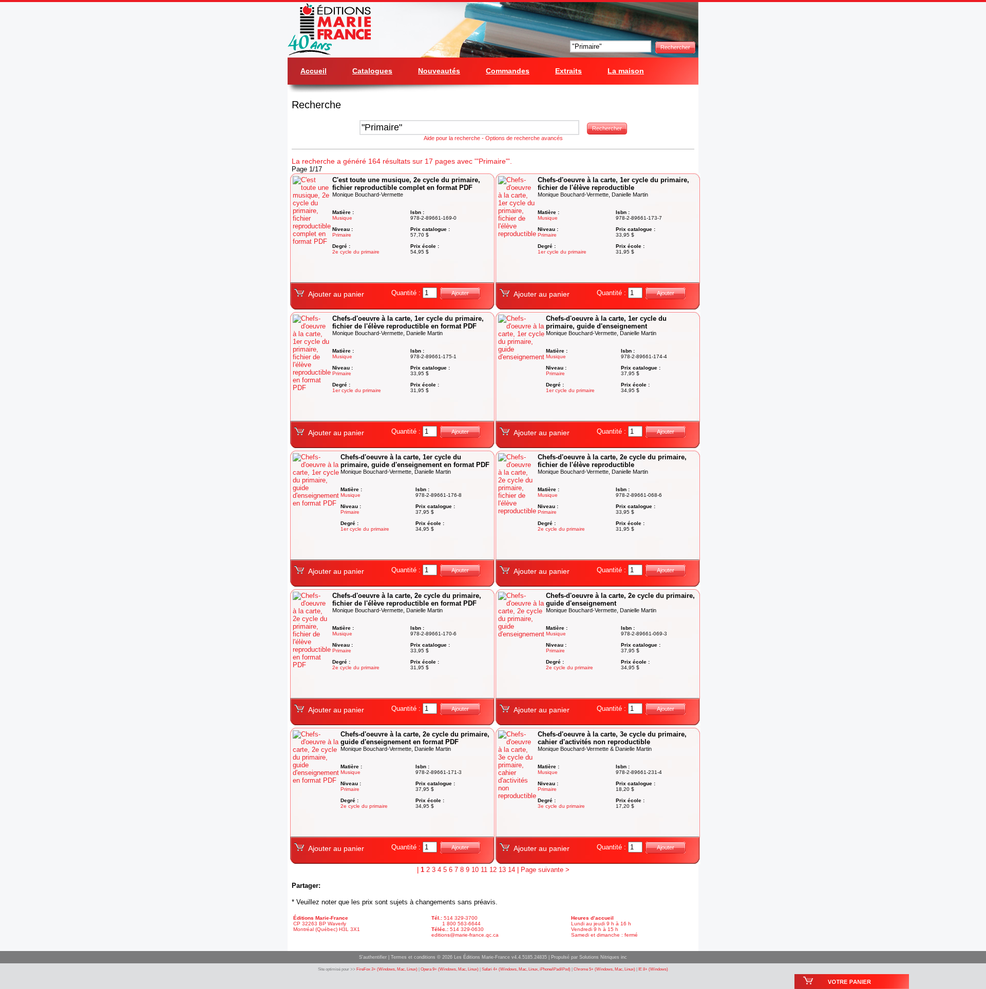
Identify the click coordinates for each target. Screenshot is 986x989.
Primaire (341, 235)
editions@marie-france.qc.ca (465, 935)
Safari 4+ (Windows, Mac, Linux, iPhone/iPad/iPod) (526, 969)
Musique (342, 218)
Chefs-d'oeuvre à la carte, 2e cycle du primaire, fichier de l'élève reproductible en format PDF (406, 599)
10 (475, 870)
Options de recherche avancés (524, 138)
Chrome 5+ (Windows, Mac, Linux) (604, 969)
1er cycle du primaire (562, 252)
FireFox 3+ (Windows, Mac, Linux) (387, 969)
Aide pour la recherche (452, 138)
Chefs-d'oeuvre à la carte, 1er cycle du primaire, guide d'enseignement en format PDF (414, 461)
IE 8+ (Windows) (653, 969)
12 (493, 870)
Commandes (507, 71)
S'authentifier (373, 957)
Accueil (313, 71)
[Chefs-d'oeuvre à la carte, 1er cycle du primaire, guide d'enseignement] (522, 357)
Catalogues (372, 71)
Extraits (568, 71)
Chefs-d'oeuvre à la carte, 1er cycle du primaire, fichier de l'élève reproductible (613, 183)
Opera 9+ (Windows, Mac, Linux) (450, 969)
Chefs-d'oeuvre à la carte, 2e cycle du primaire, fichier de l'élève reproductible (612, 461)
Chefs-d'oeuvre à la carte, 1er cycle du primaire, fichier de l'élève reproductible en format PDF (408, 322)
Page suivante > (545, 870)
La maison (626, 71)
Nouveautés (439, 71)
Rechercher (675, 47)
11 (484, 870)
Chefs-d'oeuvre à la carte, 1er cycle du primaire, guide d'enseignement (606, 322)
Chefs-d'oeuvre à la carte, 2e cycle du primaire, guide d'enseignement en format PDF (414, 738)
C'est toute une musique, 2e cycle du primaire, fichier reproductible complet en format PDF (406, 183)
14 (511, 870)
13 (502, 870)
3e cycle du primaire (561, 806)
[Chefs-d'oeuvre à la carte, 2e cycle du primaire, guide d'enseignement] (522, 634)
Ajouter (460, 293)
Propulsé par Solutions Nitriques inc (589, 957)
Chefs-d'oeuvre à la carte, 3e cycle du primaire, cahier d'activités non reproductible (612, 738)
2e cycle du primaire (356, 252)
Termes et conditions (413, 957)
